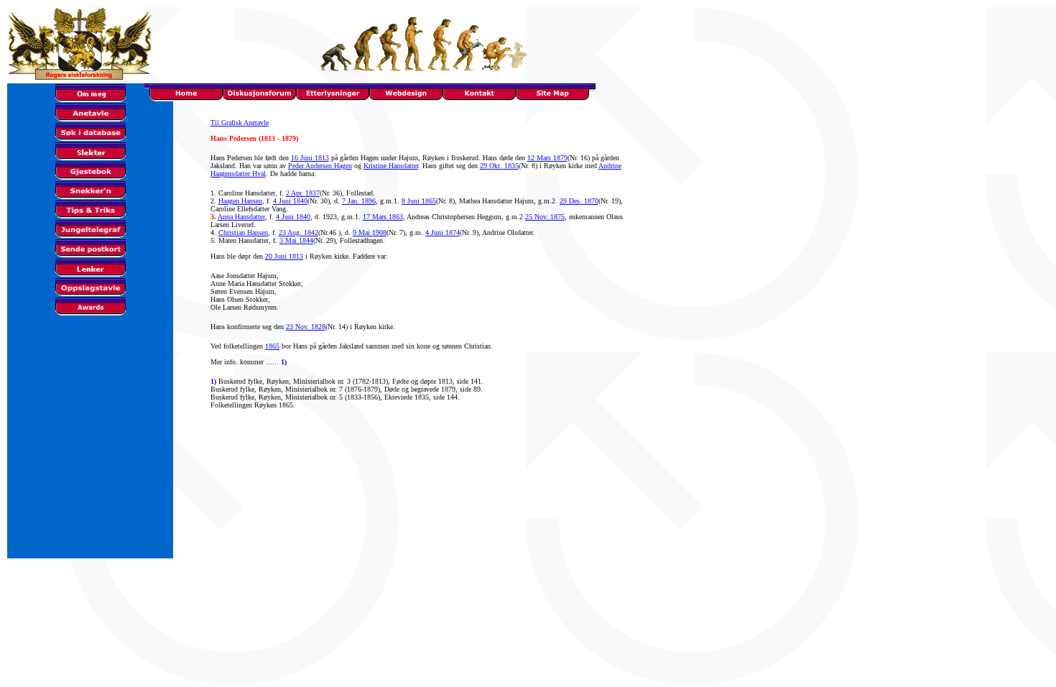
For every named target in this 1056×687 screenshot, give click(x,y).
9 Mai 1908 (369, 232)
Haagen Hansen (240, 201)
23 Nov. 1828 (305, 327)
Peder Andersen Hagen (320, 166)
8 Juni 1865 (419, 201)
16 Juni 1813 (310, 158)
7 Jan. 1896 (359, 201)
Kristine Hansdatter (390, 166)
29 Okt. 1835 (499, 166)
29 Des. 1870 (579, 201)
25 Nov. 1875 (545, 217)
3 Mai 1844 (296, 240)
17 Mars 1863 (383, 217)
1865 (272, 346)
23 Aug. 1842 (298, 232)
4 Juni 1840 (290, 201)
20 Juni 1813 (284, 256)
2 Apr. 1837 (303, 193)
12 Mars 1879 (547, 158)
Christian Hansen (243, 232)
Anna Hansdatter (241, 217)
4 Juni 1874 (442, 232)
